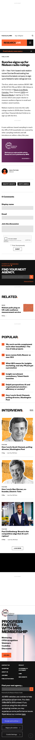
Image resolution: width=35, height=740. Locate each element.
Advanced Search (28, 281)
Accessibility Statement (23, 669)
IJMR (20, 673)
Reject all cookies (12, 728)
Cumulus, (5, 92)
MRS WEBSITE (23, 677)
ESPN (23, 92)
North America (24, 184)
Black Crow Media (21, 89)
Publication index (8, 679)
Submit (17, 249)
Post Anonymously (18, 245)
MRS (10, 35)
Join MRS (6, 655)
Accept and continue (12, 721)
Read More (25, 158)
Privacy (21, 665)
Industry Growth (9, 184)
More (31, 410)
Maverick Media (8, 95)
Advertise (5, 668)
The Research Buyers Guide (10, 264)
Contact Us (6, 665)
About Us (5, 672)
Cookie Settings (11, 734)
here (23, 714)
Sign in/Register (19, 35)
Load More (17, 548)
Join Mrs (4, 675)
